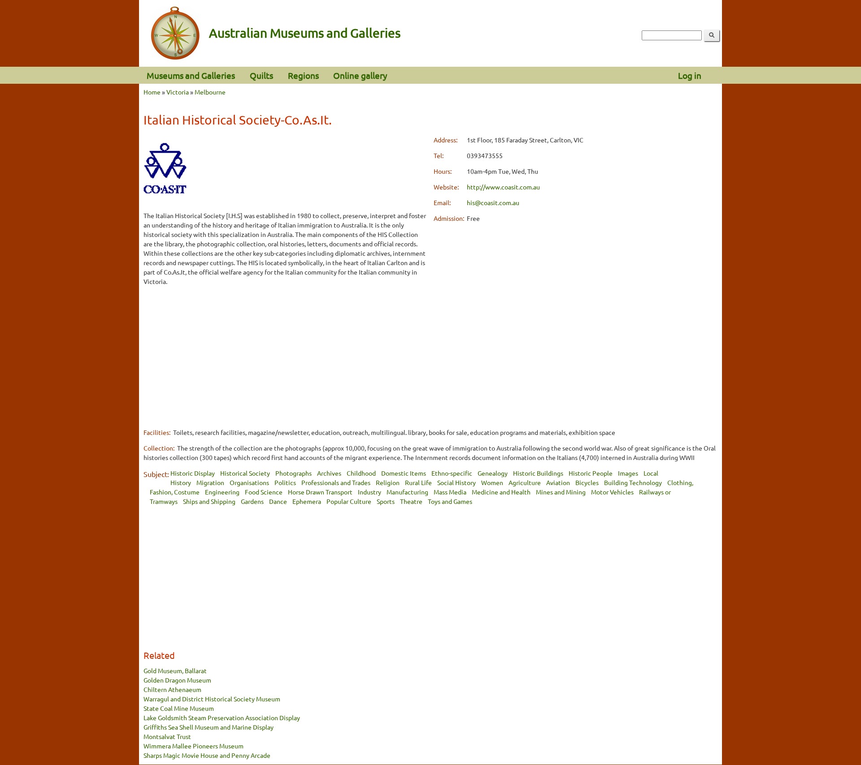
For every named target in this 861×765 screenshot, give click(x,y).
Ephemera (306, 501)
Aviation (558, 482)
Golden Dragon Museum (177, 680)
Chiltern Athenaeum (172, 689)
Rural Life (418, 482)
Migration (210, 482)
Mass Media (450, 492)
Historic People (591, 473)
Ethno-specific (451, 473)
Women (492, 482)
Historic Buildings (538, 473)
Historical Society (245, 473)
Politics (285, 482)
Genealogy (493, 473)
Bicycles (587, 482)
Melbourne (210, 92)
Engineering (222, 492)
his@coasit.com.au (493, 202)
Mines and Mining (561, 492)
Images (628, 473)
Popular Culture (348, 501)
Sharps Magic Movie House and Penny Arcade (207, 755)
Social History (456, 482)
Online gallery (360, 75)
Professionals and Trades (335, 482)
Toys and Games (450, 501)
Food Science (264, 492)
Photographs (293, 473)
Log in (689, 75)
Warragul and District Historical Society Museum (212, 699)
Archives (329, 473)
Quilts (261, 75)
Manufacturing (407, 492)
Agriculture (525, 482)
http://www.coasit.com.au (503, 187)
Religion (388, 482)
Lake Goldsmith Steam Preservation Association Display (222, 717)
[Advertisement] (285, 356)
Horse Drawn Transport (320, 492)
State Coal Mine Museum (179, 708)
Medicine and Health (501, 492)
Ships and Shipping (209, 501)
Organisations (249, 482)
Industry (369, 492)
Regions (303, 75)
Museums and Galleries (191, 75)
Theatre (411, 501)
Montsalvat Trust (167, 736)
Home (152, 92)
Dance (278, 501)
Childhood (361, 473)
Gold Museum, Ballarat (175, 670)
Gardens (252, 501)
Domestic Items (403, 473)
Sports (386, 501)
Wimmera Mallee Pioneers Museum (194, 746)
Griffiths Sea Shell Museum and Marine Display (209, 727)
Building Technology (633, 482)
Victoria (177, 92)
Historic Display (192, 473)
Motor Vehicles (612, 492)
